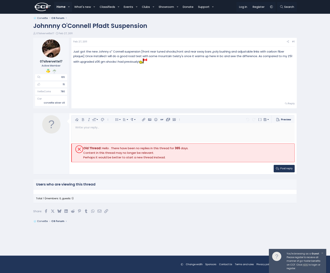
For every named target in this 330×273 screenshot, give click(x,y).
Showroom (166, 7)
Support (203, 7)
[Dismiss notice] (322, 253)
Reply (291, 103)
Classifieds (107, 7)
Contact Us (225, 264)
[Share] (287, 41)
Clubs (146, 7)
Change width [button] (194, 264)
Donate (188, 7)
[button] (69, 7)
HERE (305, 264)
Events (128, 7)
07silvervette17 (45, 33)
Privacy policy (264, 264)
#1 (293, 41)
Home (61, 7)
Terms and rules (244, 264)
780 (63, 91)
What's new (82, 7)
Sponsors (210, 264)
